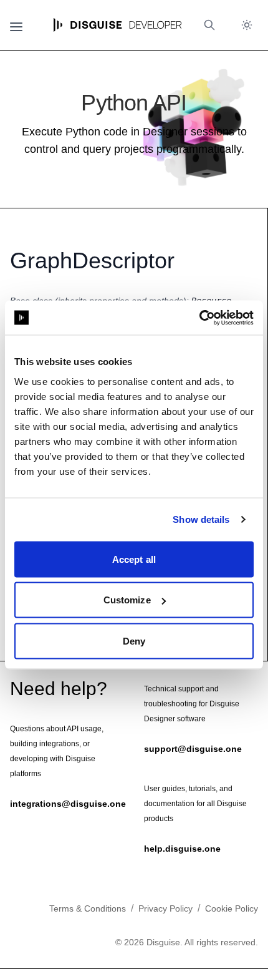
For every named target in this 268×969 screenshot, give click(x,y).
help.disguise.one (182, 849)
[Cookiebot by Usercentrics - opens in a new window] (199, 317)
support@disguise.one (193, 749)
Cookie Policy (231, 908)
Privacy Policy (165, 908)
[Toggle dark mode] (247, 25)
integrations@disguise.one (68, 804)
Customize (127, 600)
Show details (201, 519)
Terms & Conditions (87, 908)
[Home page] (117, 24)
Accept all (134, 558)
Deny (134, 640)
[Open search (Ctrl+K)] (209, 25)
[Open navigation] (16, 25)
